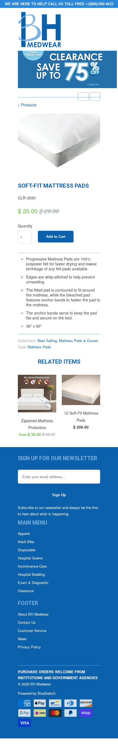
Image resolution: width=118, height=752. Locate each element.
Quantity (25, 226)
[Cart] (95, 96)
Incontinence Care (32, 566)
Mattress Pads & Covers (78, 340)
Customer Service (32, 630)
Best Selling (47, 340)
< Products (27, 104)
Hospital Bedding (31, 574)
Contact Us (27, 622)
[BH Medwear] (40, 31)
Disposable (26, 549)
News (22, 638)
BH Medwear (40, 684)
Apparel (24, 533)
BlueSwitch (46, 693)
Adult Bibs (26, 541)
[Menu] (83, 96)
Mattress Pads (39, 346)
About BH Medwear (33, 614)
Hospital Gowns (30, 558)
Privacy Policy (29, 646)
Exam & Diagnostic (33, 582)
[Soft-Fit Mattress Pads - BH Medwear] (59, 144)
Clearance (26, 590)
